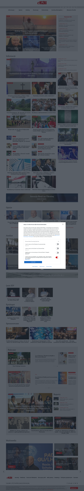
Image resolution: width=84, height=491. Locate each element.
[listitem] (42, 241)
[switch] (57, 244)
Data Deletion (35, 266)
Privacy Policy (49, 266)
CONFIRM (33, 262)
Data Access (42, 266)
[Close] (63, 224)
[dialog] (42, 245)
